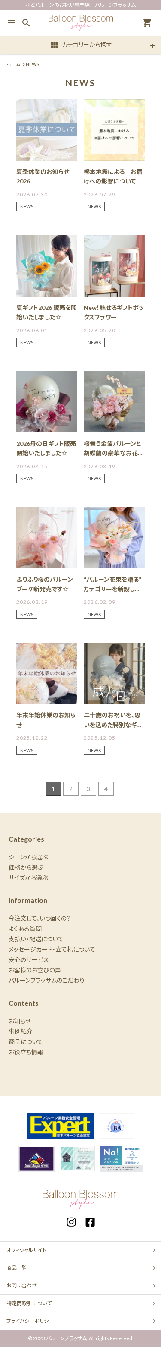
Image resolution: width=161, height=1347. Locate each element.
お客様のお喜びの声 (35, 970)
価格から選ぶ (26, 867)
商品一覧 (16, 1268)
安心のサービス (29, 959)
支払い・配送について (36, 939)
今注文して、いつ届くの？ (40, 918)
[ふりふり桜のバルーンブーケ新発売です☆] (47, 537)
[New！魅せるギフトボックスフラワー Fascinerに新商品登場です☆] (114, 266)
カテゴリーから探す (80, 45)
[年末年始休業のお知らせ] (47, 673)
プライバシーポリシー (30, 1321)
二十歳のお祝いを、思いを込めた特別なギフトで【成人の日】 (113, 724)
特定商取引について (29, 1303)
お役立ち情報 (26, 1052)
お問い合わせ (21, 1285)
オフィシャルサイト (26, 1250)
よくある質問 (25, 928)
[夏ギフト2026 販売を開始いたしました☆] (47, 266)
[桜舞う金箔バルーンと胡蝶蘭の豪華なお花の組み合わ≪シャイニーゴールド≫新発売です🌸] (114, 401)
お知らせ (20, 1021)
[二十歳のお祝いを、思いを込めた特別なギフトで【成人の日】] (114, 673)
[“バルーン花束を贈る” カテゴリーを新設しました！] (114, 537)
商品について (26, 1041)
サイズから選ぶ (28, 877)
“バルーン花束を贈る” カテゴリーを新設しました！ (115, 589)
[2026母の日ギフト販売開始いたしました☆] (47, 401)
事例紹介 (21, 1031)
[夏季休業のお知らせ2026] (47, 130)
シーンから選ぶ (28, 857)
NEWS (26, 206)
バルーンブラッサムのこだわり (47, 980)
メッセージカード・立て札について (52, 949)
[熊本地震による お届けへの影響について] (114, 130)
